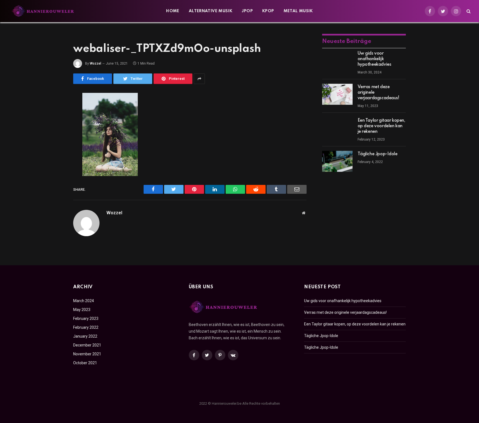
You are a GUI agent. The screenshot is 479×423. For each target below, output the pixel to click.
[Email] (53, 168)
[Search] (468, 11)
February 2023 (85, 318)
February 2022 (85, 327)
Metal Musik (298, 11)
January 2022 (85, 336)
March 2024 (83, 301)
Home (172, 11)
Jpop (247, 11)
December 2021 (87, 345)
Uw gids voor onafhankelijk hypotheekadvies (374, 59)
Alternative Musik (211, 11)
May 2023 (81, 309)
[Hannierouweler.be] (43, 11)
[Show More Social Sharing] (199, 78)
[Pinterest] (53, 153)
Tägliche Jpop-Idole (378, 154)
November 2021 (87, 354)
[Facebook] (53, 111)
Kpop (268, 11)
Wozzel (95, 63)
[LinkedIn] (53, 139)
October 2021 (85, 363)
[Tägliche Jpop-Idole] (337, 161)
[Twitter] (53, 125)
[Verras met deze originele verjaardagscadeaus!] (337, 94)
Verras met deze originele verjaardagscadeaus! (378, 92)
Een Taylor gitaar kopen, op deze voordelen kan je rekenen (381, 126)
